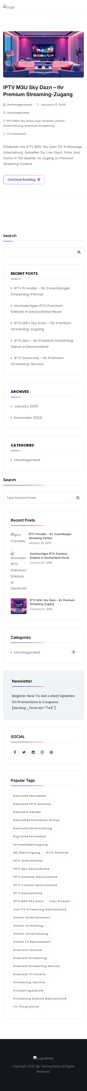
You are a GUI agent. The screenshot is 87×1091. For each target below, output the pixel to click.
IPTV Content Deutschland (35, 885)
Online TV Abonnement (32, 942)
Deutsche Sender (27, 812)
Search (9, 236)
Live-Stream (44, 121)
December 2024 (28, 417)
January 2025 (26, 406)
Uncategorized (18, 113)
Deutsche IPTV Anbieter (32, 804)
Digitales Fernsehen (29, 836)
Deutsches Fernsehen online (36, 820)
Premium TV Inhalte (29, 974)
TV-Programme (26, 1007)
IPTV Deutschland (27, 893)
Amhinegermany (19, 105)
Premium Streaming (39, 126)
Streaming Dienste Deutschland (40, 999)
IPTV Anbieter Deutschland (35, 877)
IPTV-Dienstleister (28, 861)
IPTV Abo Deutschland (31, 869)
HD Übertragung (26, 853)
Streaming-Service (29, 982)
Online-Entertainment (31, 917)
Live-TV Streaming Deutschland (40, 909)
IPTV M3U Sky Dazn (20, 121)
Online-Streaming (28, 926)
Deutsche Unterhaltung (32, 828)
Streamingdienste (28, 991)
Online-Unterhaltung (30, 934)
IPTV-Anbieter (57, 853)
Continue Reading (21, 179)
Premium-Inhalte (27, 950)
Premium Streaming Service (36, 966)
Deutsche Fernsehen (29, 796)
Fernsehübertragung (30, 845)
